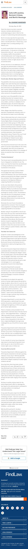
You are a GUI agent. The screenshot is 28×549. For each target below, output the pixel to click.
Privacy (8, 545)
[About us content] (25, 518)
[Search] (25, 2)
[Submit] (25, 499)
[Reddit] (22, 508)
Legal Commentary (18, 7)
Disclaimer (14, 545)
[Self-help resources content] (25, 527)
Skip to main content (14, 1)
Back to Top (14, 468)
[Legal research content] (25, 532)
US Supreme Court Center (6, 7)
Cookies (21, 545)
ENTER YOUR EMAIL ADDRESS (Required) (11, 496)
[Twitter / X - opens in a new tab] (12, 508)
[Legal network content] (25, 537)
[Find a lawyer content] (25, 522)
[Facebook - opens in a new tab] (2, 508)
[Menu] (2, 2)
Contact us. (15, 486)
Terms (2, 545)
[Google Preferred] (2, 513)
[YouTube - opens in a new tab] (7, 508)
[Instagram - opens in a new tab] (17, 508)
